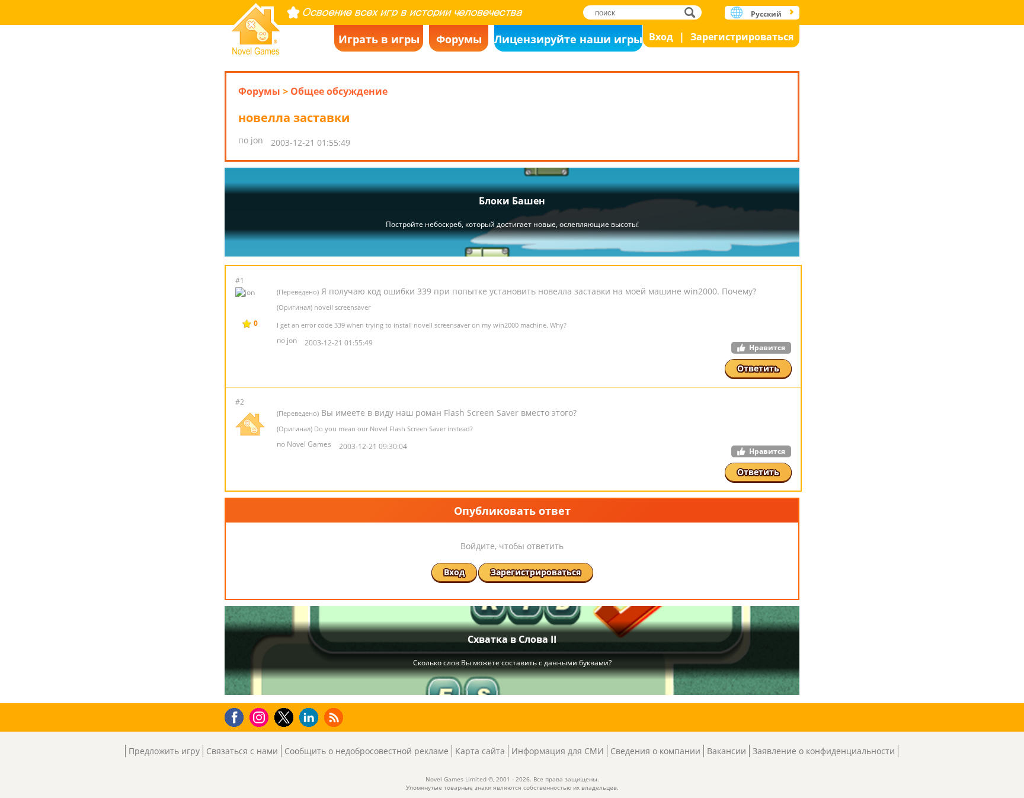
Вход (661, 36)
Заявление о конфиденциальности (824, 751)
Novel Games (256, 25)
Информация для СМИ (557, 751)
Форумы (459, 39)
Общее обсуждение (339, 91)
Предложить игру (164, 751)
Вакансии (726, 751)
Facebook (237, 716)
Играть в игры (379, 39)
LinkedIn (310, 718)
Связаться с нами (242, 751)
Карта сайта (480, 751)
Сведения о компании (655, 751)
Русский (766, 14)
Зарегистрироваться (741, 36)
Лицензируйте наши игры (568, 39)
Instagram (260, 717)
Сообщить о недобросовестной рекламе (366, 751)
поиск (693, 12)
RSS (335, 717)
